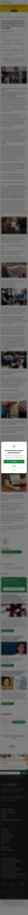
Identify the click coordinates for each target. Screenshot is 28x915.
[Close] (25, 444)
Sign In (14, 466)
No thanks (14, 470)
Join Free (14, 461)
